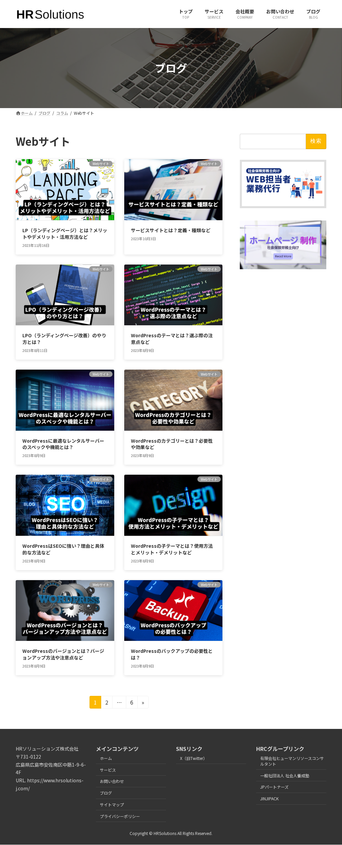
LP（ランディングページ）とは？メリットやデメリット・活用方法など (64, 233)
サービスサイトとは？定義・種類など (170, 230)
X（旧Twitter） (193, 758)
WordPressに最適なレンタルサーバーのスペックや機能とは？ (63, 444)
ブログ (106, 793)
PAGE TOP (328, 813)
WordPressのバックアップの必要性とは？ (172, 654)
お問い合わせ (112, 781)
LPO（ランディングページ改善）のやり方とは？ (64, 338)
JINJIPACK (269, 798)
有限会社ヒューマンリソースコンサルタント (292, 761)
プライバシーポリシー (120, 816)
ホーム (106, 758)
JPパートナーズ (274, 787)
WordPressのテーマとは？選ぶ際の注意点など (172, 338)
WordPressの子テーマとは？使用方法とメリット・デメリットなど (172, 549)
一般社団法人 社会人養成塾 (284, 775)
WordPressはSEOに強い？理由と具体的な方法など (63, 549)
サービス (108, 769)
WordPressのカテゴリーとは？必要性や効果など (172, 444)
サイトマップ (112, 804)
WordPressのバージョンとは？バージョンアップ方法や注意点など (63, 654)
